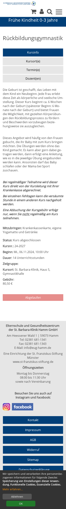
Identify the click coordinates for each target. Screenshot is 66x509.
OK (21, 503)
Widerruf (33, 450)
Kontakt (33, 420)
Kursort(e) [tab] (33, 61)
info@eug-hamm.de (37, 348)
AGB (33, 440)
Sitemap (33, 460)
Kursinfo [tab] (33, 52)
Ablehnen (17, 496)
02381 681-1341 (36, 340)
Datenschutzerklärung (34, 470)
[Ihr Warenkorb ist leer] (33, 12)
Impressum (33, 430)
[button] (42, 12)
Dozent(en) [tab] (33, 78)
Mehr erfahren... (13, 489)
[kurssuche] (49, 12)
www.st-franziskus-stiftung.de (33, 362)
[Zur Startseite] (16, 3)
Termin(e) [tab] (33, 70)
